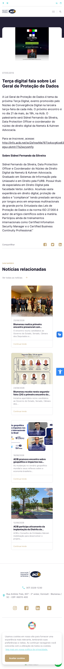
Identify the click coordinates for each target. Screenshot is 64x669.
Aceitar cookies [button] (17, 658)
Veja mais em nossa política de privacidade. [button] (26, 649)
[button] (60, 372)
